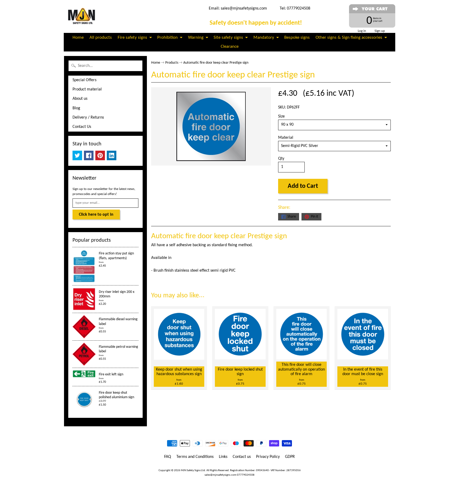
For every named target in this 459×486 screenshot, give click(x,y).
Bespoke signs (297, 37)
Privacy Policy (268, 457)
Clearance (230, 46)
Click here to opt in (96, 214)
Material (285, 138)
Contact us (242, 457)
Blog (76, 108)
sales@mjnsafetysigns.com (244, 8)
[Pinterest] (100, 155)
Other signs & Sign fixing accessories (349, 37)
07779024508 (245, 475)
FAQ (167, 457)
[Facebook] (89, 155)
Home (78, 37)
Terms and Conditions (195, 457)
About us (80, 99)
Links (223, 457)
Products (171, 62)
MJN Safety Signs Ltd (193, 470)
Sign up (380, 31)
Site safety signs (228, 37)
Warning (195, 37)
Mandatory (263, 37)
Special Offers (84, 80)
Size (281, 116)
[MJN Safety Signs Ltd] (82, 16)
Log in (362, 31)
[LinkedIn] (111, 155)
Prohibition (167, 37)
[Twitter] (77, 155)
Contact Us (82, 127)
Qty (281, 159)
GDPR (290, 457)
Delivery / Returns (88, 117)
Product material (87, 89)
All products (101, 37)
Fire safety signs (132, 37)
